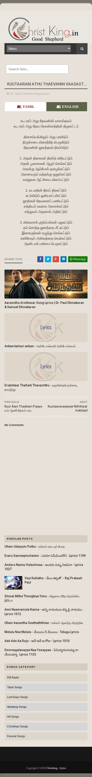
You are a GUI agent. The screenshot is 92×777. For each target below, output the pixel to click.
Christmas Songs (17, 726)
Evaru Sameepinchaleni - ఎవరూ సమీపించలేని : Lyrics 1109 (45, 555)
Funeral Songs (16, 736)
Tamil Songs (14, 687)
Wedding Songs (17, 706)
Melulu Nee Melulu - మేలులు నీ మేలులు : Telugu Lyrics (41, 632)
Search (78, 69)
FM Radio (13, 677)
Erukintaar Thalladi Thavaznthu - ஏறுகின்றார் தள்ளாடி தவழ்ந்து (41, 387)
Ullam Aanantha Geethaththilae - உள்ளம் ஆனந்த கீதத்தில (43, 623)
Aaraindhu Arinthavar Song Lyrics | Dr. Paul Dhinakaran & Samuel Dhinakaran (44, 305)
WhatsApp (79, 259)
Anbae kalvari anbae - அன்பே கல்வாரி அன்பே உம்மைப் (40, 346)
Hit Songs (13, 716)
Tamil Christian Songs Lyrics (32, 93)
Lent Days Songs (17, 697)
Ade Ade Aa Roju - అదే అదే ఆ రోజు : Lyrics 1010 (36, 641)
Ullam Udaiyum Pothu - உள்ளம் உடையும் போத (34, 546)
